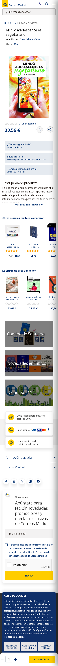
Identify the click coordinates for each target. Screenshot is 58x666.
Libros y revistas (28, 23)
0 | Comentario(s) (28, 123)
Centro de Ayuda (14, 147)
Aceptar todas (46, 646)
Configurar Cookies (29, 646)
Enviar (29, 575)
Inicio (7, 23)
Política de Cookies (14, 636)
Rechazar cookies (11, 646)
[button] (16, 659)
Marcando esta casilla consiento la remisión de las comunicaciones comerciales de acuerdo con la (31, 550)
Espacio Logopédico (30, 39)
